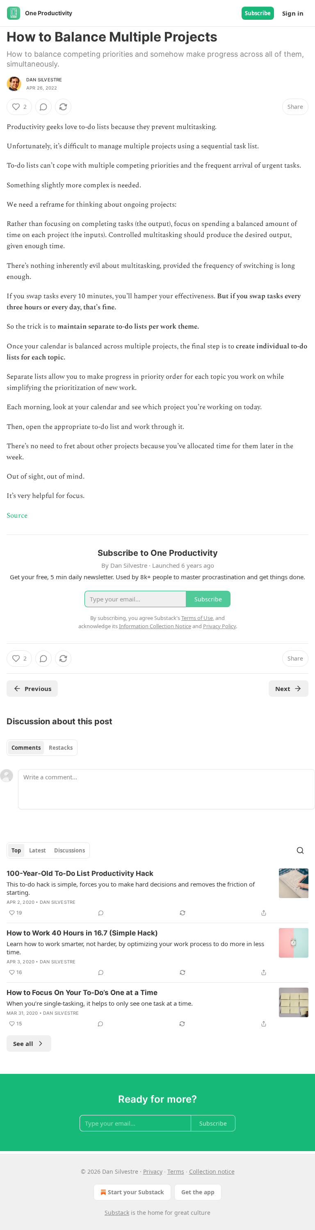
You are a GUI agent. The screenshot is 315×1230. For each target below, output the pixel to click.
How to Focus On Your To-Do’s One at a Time (82, 992)
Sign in (293, 13)
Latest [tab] (37, 850)
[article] (157, 893)
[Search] (300, 850)
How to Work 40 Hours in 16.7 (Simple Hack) (82, 933)
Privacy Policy (219, 626)
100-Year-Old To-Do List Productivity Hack (80, 873)
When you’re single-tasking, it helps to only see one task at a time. (100, 1003)
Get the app (198, 1192)
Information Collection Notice (155, 626)
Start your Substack (136, 1192)
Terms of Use (197, 618)
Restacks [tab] (61, 747)
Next (282, 688)
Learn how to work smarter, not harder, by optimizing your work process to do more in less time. (135, 948)
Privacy (152, 1171)
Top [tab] (16, 850)
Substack (117, 1212)
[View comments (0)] (43, 107)
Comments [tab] (26, 747)
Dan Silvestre (44, 80)
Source (17, 515)
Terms (175, 1171)
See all (23, 1043)
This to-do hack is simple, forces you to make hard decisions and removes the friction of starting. (131, 888)
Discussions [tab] (69, 850)
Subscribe (258, 13)
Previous (38, 688)
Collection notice (212, 1171)
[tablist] (42, 747)
